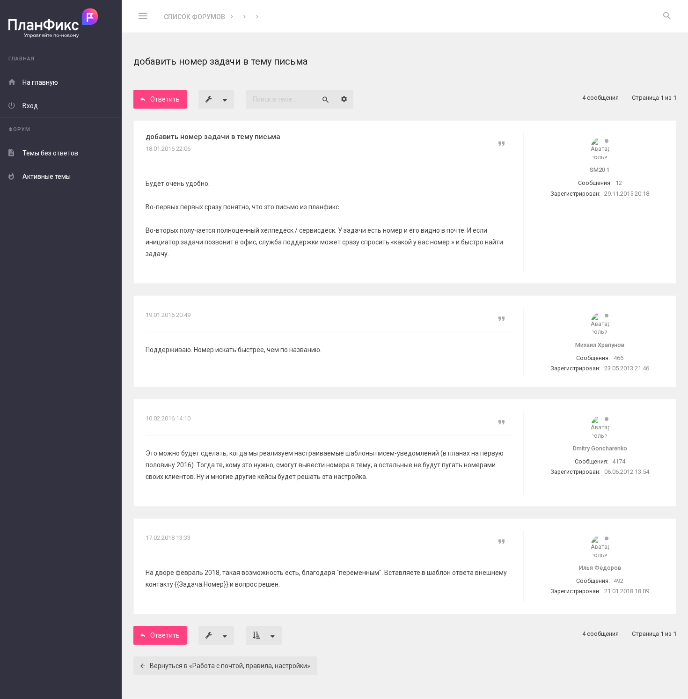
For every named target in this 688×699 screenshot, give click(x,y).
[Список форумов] (60, 23)
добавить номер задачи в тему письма (213, 136)
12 (618, 182)
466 (618, 357)
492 (618, 580)
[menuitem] (667, 16)
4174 (618, 461)
